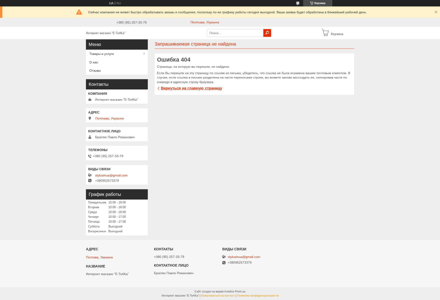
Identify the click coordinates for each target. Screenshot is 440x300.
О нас (93, 62)
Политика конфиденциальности (258, 295)
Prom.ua (240, 291)
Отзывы (95, 70)
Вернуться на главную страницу (191, 88)
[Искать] (267, 33)
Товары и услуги (101, 54)
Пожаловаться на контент (218, 295)
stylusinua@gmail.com (111, 175)
